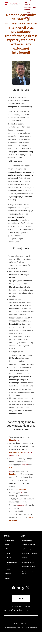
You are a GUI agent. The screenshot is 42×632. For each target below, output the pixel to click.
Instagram (21, 505)
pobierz (25, 465)
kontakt (21, 598)
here (18, 440)
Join (11, 471)
